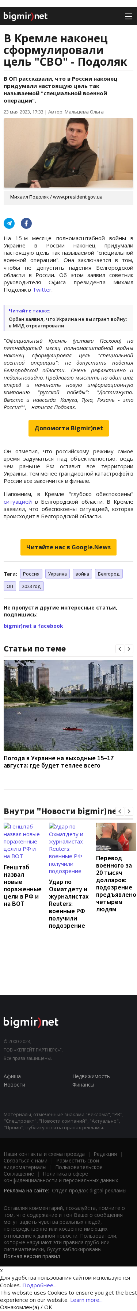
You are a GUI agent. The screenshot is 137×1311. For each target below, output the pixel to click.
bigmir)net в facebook (33, 625)
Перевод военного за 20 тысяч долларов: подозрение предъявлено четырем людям (116, 883)
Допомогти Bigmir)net (68, 428)
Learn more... (86, 1299)
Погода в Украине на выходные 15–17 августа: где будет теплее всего (59, 761)
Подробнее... (39, 1285)
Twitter (42, 289)
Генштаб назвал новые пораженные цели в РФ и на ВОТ (23, 885)
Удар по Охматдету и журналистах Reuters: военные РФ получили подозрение (69, 903)
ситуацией (18, 501)
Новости (14, 1084)
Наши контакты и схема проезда (44, 1153)
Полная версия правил (32, 1256)
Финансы (83, 1084)
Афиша (12, 1076)
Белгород (109, 573)
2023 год (31, 586)
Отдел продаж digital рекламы (89, 1190)
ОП (10, 586)
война (82, 573)
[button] (119, 649)
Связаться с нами (25, 1160)
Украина (57, 573)
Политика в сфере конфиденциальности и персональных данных (61, 1177)
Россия (31, 573)
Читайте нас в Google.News (68, 547)
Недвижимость (91, 1076)
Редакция (105, 1153)
